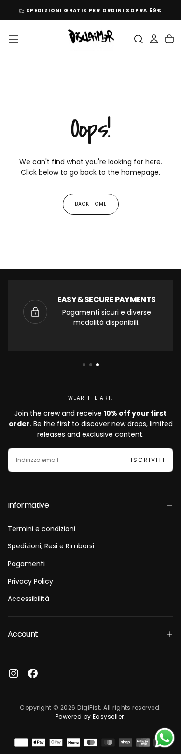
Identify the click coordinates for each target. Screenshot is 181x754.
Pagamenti (26, 564)
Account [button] (23, 634)
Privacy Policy (30, 581)
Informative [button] (28, 505)
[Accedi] (154, 39)
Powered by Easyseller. (91, 716)
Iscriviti (148, 460)
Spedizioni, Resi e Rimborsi (51, 546)
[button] (13, 39)
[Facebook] (33, 673)
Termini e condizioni (41, 528)
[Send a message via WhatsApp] (164, 737)
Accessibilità (28, 598)
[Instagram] (13, 673)
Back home (91, 204)
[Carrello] (169, 39)
